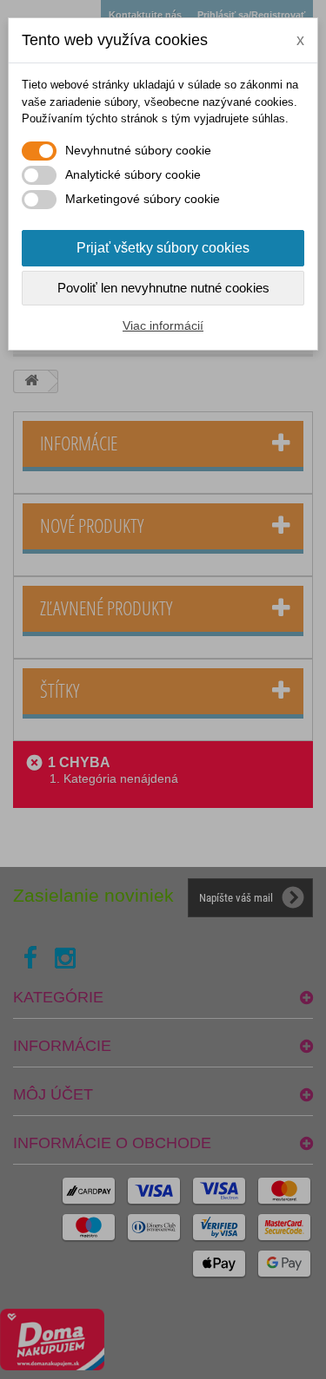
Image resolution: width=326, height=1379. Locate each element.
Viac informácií (163, 325)
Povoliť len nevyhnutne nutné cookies (163, 287)
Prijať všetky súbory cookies (163, 247)
